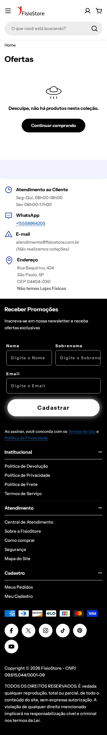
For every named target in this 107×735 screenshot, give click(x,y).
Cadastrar (53, 407)
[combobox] (53, 28)
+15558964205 (30, 223)
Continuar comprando (53, 125)
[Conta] (87, 10)
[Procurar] (94, 28)
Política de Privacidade (26, 438)
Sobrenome (69, 345)
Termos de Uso (82, 431)
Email (13, 373)
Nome (13, 345)
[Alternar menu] (8, 10)
